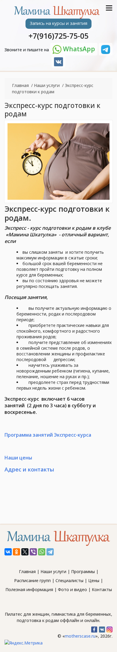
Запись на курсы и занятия (58, 23)
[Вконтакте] (58, 61)
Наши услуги (47, 85)
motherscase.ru (80, 636)
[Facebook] (94, 628)
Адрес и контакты (29, 469)
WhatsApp (78, 49)
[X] (24, 551)
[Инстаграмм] (108, 628)
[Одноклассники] (16, 551)
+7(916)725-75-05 (58, 36)
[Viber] (33, 551)
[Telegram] (50, 551)
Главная (20, 85)
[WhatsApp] (41, 551)
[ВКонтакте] (8, 551)
